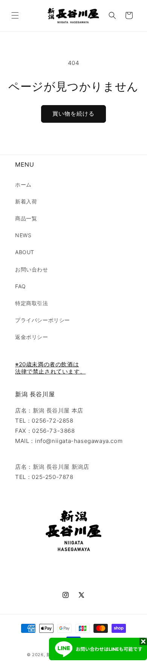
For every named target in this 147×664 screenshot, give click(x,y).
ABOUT (24, 252)
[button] (15, 15)
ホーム (23, 184)
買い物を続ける (73, 113)
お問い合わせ (31, 269)
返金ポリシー (31, 337)
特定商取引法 (31, 303)
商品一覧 (26, 218)
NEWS (23, 235)
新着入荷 (26, 201)
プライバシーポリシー (42, 320)
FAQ (20, 286)
